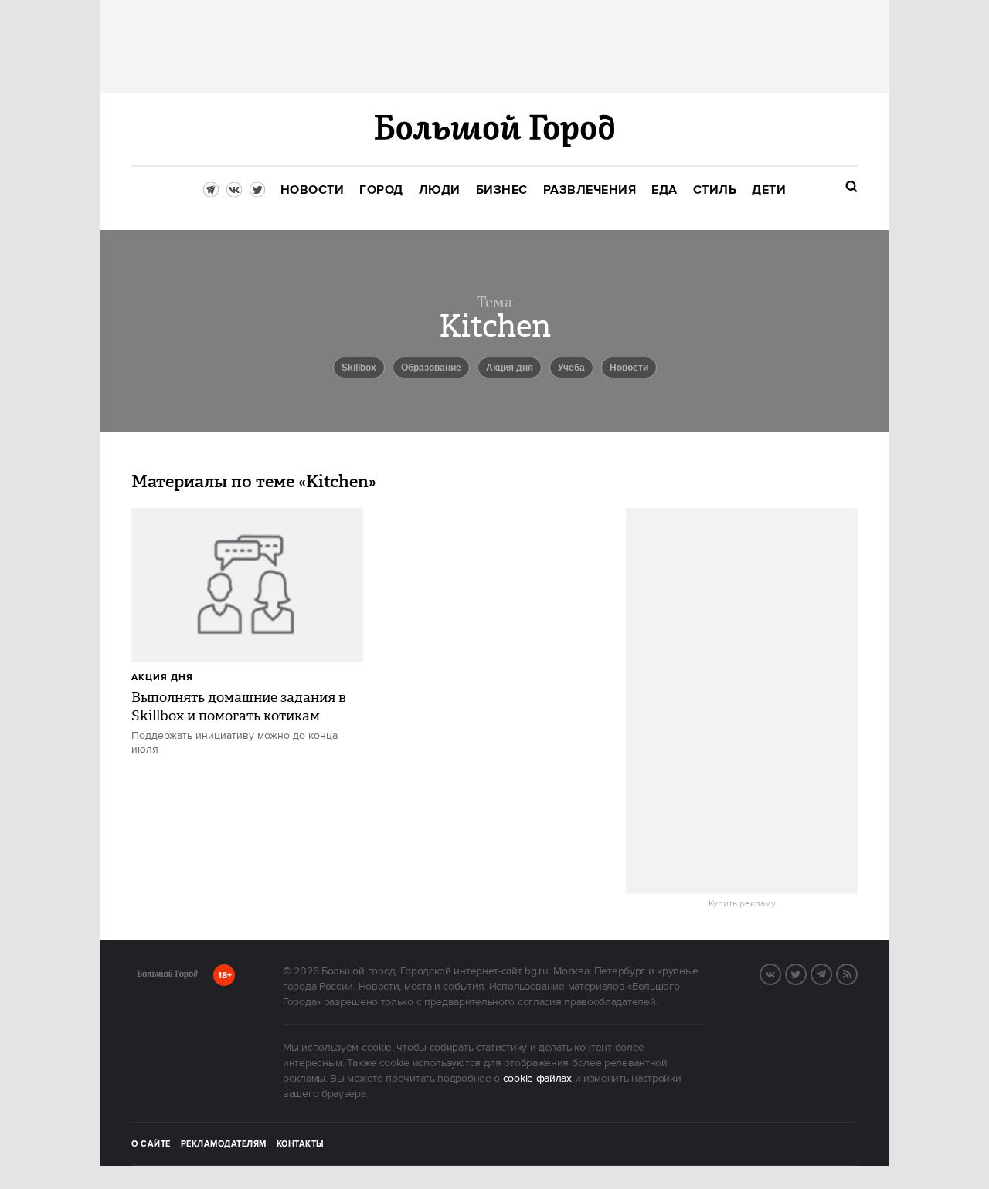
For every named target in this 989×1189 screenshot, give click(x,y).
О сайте (151, 1144)
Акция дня (509, 367)
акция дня (162, 677)
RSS (857, 973)
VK (780, 973)
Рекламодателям (224, 1144)
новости (629, 367)
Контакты (301, 1144)
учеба (571, 367)
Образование (431, 367)
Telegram (831, 973)
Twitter (806, 973)
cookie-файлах (537, 1079)
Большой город (167, 977)
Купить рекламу (742, 904)
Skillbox (359, 367)
